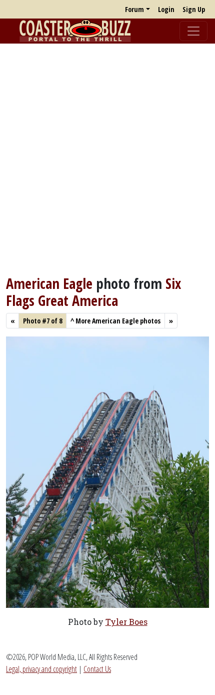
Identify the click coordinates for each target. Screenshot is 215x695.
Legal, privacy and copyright (41, 668)
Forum (134, 9)
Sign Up (193, 9)
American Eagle (49, 283)
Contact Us (97, 668)
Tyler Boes (127, 621)
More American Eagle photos (115, 320)
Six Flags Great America (93, 292)
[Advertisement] (107, 159)
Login (166, 9)
